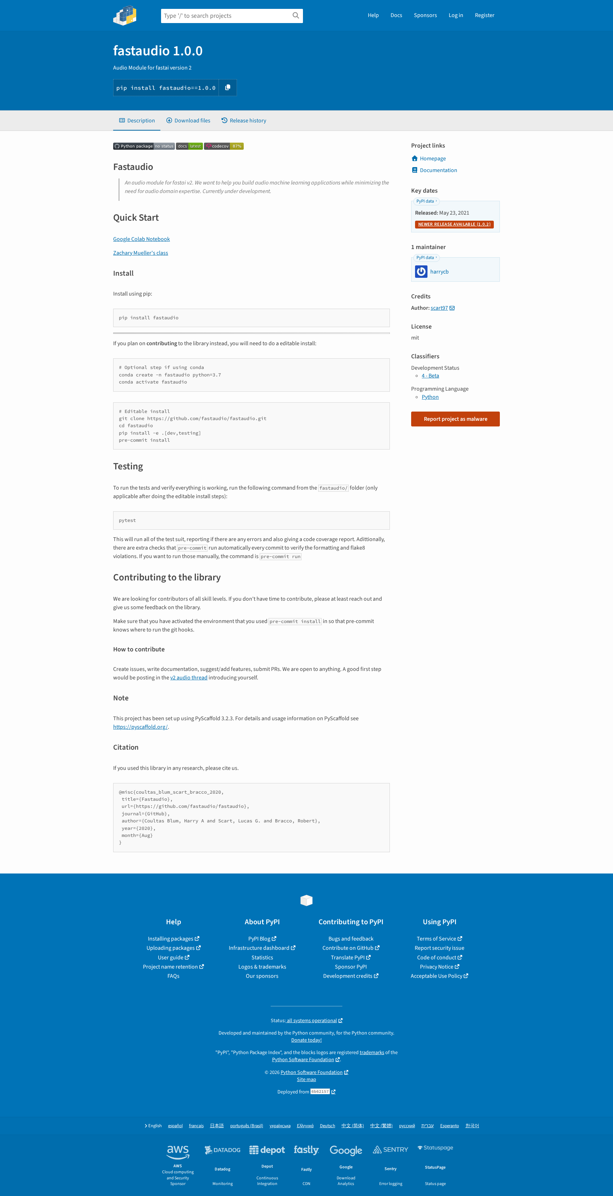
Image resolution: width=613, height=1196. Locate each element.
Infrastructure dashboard (259, 948)
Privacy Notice (436, 967)
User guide (170, 957)
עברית (427, 1126)
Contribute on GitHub (348, 948)
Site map (306, 1079)
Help (373, 15)
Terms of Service (436, 939)
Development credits (347, 976)
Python (430, 397)
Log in (456, 15)
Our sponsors (262, 976)
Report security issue (439, 948)
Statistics (262, 957)
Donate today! (306, 1040)
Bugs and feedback (351, 939)
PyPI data (425, 201)
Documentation (438, 170)
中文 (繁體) (381, 1126)
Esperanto (449, 1126)
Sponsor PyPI (351, 967)
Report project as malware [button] (455, 419)
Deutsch (327, 1126)
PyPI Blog (259, 939)
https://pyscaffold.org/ (140, 727)
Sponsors (425, 15)
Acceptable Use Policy (436, 976)
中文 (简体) (353, 1126)
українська (280, 1126)
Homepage (433, 158)
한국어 (472, 1126)
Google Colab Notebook (141, 239)
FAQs (173, 976)
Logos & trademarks (262, 967)
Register (485, 15)
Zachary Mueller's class (140, 253)
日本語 (217, 1126)
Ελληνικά (305, 1126)
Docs (396, 15)
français (196, 1126)
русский (407, 1126)
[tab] (136, 121)
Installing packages (170, 939)
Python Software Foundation (303, 1059)
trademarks (372, 1052)
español (175, 1126)
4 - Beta (430, 376)
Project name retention (170, 967)
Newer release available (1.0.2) (454, 224)
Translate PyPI (348, 957)
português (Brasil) (246, 1126)
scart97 (439, 308)
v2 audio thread (189, 678)
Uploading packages (171, 948)
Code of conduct (436, 957)
